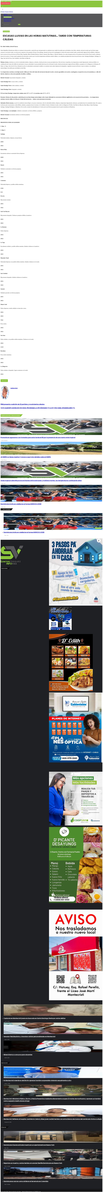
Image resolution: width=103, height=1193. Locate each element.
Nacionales (8, 17)
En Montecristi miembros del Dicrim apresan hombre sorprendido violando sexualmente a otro (37, 1080)
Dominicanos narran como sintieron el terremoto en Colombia (26, 1181)
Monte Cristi (8, 15)
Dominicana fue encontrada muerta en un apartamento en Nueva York (29, 1145)
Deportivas (7, 19)
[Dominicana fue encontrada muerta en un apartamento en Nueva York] (53, 1136)
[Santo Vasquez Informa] (7, 11)
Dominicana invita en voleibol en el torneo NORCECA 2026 (24, 532)
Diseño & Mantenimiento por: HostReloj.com (31, 1191)
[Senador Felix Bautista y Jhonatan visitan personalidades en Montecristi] (53, 1028)
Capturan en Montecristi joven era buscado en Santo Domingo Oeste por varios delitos (34, 1018)
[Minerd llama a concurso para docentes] (53, 1046)
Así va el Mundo (9, 18)
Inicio (5, 14)
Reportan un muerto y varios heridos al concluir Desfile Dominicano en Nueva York (33, 1163)
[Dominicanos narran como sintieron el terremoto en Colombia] (53, 1173)
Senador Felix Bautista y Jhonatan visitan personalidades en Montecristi (29, 1037)
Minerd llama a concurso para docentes (18, 1055)
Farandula (7, 21)
